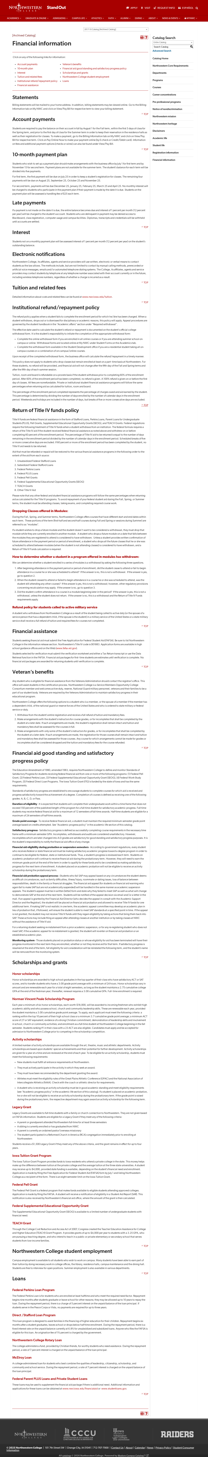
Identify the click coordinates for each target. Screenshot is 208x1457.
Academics (13, 18)
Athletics (96, 18)
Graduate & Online (36, 18)
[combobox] (115, 29)
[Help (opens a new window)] (146, 37)
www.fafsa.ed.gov (66, 648)
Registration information (166, 153)
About (152, 18)
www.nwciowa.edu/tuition (97, 297)
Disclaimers (159, 131)
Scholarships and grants (75, 73)
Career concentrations (164, 95)
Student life (159, 145)
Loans (66, 81)
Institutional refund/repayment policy (37, 81)
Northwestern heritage (165, 124)
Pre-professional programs (167, 102)
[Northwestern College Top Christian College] (37, 7)
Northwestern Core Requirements (170, 66)
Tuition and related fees (30, 77)
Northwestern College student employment (86, 77)
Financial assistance (28, 85)
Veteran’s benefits (72, 64)
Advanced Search (162, 51)
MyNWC (190, 18)
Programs (158, 80)
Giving (138, 18)
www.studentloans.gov (113, 1388)
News (150, 1448)
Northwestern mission (164, 116)
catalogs (66, 1456)
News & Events (170, 18)
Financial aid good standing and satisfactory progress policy (94, 68)
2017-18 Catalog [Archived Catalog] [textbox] (100, 29)
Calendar (140, 1448)
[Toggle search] (197, 7)
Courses (157, 87)
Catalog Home (160, 58)
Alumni (124, 18)
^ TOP (144, 114)
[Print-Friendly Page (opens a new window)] (142, 37)
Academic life (160, 138)
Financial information (164, 160)
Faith (111, 18)
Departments (159, 73)
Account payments (27, 64)
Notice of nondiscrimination (167, 109)
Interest (21, 73)
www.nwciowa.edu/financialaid (80, 1388)
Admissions (59, 18)
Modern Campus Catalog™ (132, 1456)
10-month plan (25, 68)
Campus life (78, 18)
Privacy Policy (163, 1448)
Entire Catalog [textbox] (160, 42)
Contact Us (117, 1448)
